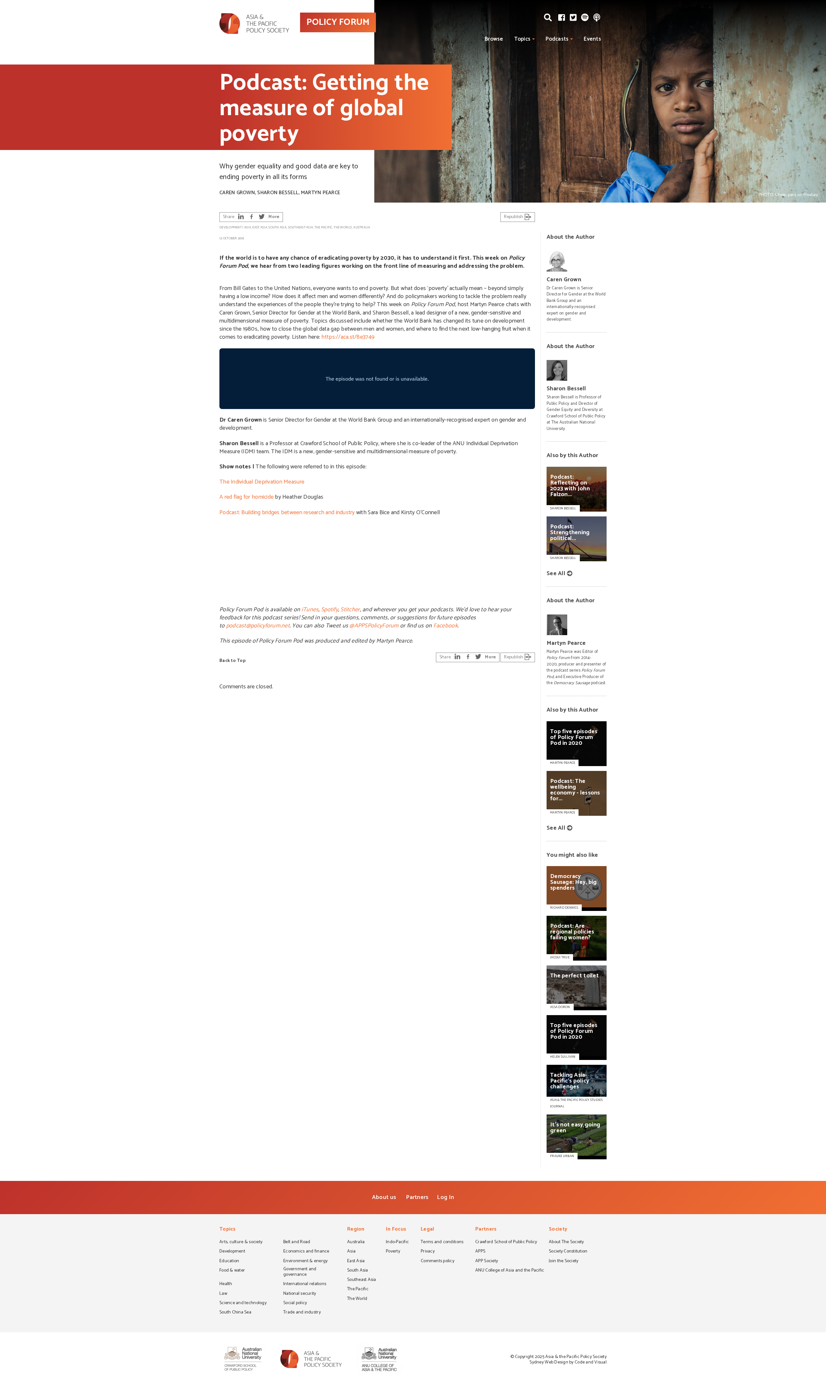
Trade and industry (302, 1313)
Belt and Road (296, 1242)
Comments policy (437, 1261)
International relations (304, 1284)
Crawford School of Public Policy (506, 1242)
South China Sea (235, 1313)
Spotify (329, 609)
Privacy (428, 1252)
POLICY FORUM (338, 22)
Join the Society (563, 1261)
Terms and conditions (442, 1242)
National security (299, 1294)
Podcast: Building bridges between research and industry (287, 512)
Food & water (232, 1271)
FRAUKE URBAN (562, 1156)
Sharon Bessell (277, 192)
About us (384, 1197)
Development (230, 227)
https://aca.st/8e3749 (348, 337)
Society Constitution (568, 1252)
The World (343, 227)
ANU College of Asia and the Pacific (509, 1271)
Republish (514, 217)
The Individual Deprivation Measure (261, 482)
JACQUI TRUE (559, 957)
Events (592, 39)
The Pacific (323, 227)
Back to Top (232, 661)
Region (356, 1229)
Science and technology (243, 1303)
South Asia (277, 227)
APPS (480, 1252)
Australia (361, 227)
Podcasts (557, 39)
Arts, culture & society (240, 1242)
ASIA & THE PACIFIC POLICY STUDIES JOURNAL (576, 1103)
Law (223, 1294)
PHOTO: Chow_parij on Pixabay (788, 195)
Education (229, 1261)
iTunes (310, 609)
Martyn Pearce (320, 192)
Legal (427, 1229)
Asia (247, 227)
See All (556, 573)
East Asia (259, 227)
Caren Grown (237, 192)
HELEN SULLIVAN (563, 1056)
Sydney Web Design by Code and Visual (568, 1362)
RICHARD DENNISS (564, 907)
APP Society (486, 1261)
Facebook (445, 626)
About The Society (566, 1242)
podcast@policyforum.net (258, 626)
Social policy (295, 1303)
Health (225, 1284)
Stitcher (350, 609)
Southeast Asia (300, 227)
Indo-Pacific (397, 1242)
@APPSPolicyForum (373, 626)
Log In (445, 1197)
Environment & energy (305, 1261)
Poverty (393, 1252)
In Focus (396, 1229)
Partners (417, 1197)
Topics (522, 39)
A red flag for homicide (246, 497)
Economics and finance (306, 1252)
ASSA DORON (560, 1007)
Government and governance (300, 1272)
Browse (494, 39)
